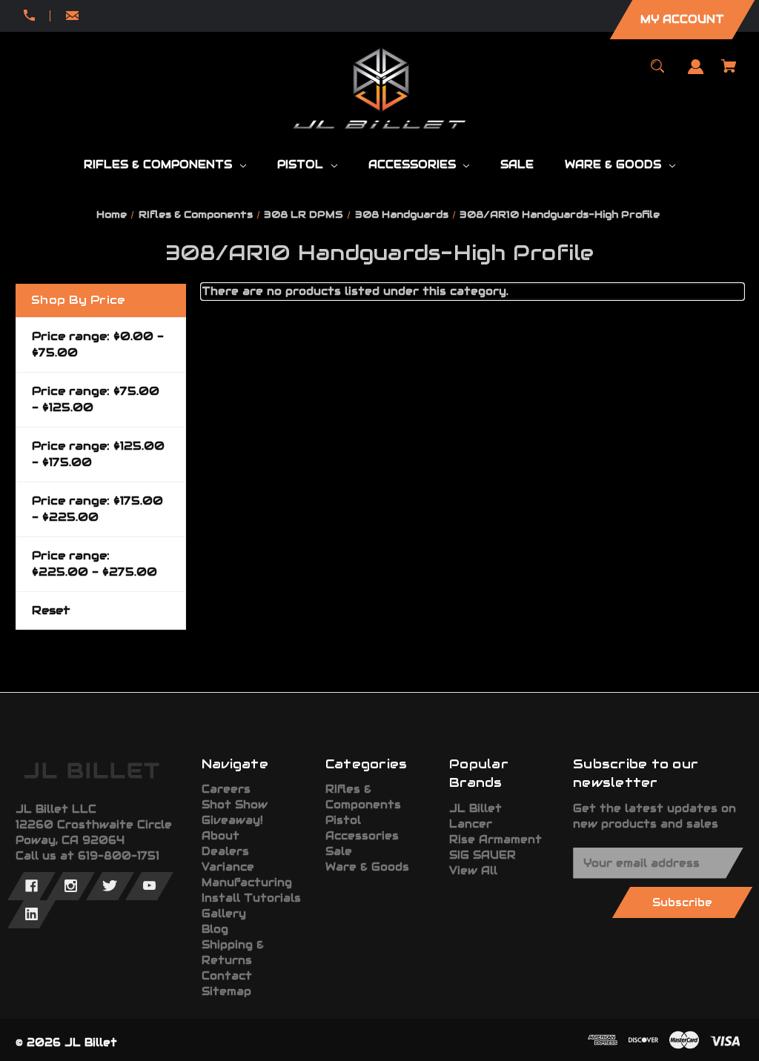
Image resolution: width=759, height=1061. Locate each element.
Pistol (343, 820)
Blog (215, 929)
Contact (227, 975)
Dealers (225, 851)
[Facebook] (31, 886)
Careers (226, 789)
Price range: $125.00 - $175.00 (98, 454)
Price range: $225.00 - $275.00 (94, 563)
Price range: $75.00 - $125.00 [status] (95, 399)
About (220, 835)
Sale (338, 851)
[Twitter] (110, 886)
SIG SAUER (482, 855)
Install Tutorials (251, 898)
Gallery (224, 913)
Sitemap (226, 991)
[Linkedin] (31, 914)
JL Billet (475, 808)
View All (473, 870)
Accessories (362, 835)
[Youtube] (149, 886)
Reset (51, 610)
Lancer (470, 824)
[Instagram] (71, 886)
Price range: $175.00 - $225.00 (97, 509)
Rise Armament (495, 839)
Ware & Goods (367, 867)
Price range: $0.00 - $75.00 (98, 344)
